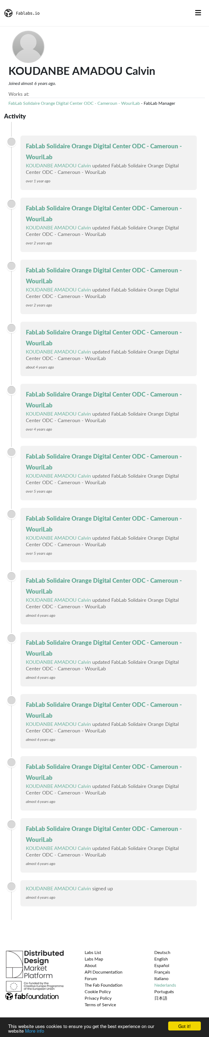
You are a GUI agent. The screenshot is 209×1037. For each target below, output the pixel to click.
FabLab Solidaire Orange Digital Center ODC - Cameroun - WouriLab (74, 103)
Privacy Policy (98, 998)
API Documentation (103, 972)
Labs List (93, 952)
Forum (91, 979)
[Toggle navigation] (198, 13)
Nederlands (165, 985)
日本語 (160, 998)
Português (164, 992)
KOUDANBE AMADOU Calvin (58, 166)
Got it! (184, 1026)
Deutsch (162, 952)
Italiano (161, 979)
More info (34, 1030)
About (91, 966)
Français (162, 972)
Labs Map (94, 959)
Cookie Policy (98, 992)
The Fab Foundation (103, 985)
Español (161, 966)
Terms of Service (100, 1005)
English (161, 959)
